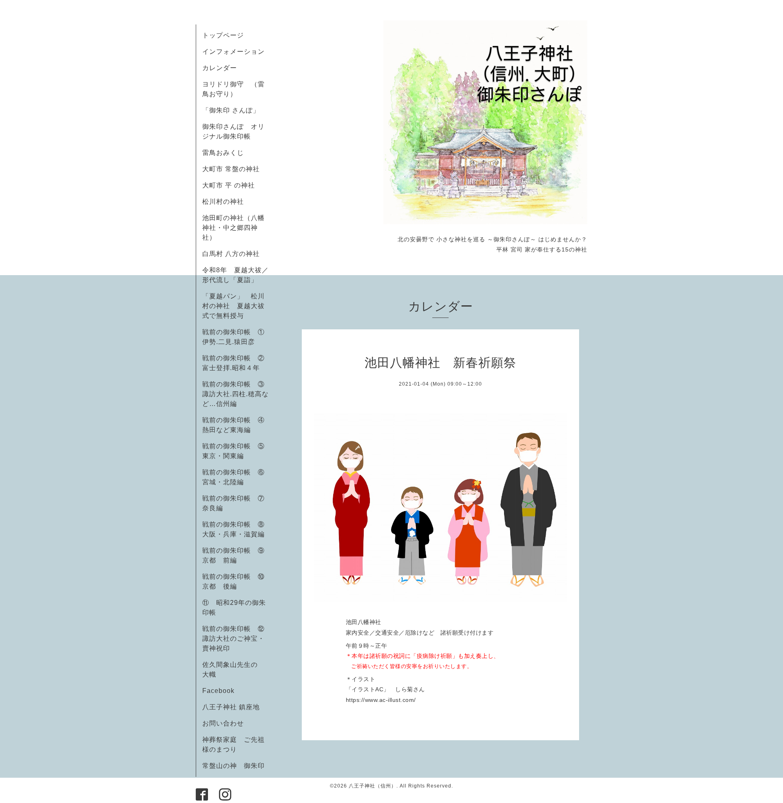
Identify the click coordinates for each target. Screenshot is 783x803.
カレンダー (219, 67)
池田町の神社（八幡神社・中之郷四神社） (233, 227)
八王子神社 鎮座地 (231, 707)
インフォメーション (233, 51)
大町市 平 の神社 (228, 185)
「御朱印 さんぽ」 (231, 110)
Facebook (221, 690)
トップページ (223, 35)
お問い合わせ (223, 723)
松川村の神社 (223, 201)
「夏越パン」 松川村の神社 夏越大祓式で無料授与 (233, 306)
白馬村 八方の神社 (231, 253)
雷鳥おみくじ (223, 152)
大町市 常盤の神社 (231, 168)
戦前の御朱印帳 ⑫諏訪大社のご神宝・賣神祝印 (233, 638)
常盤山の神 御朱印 (233, 765)
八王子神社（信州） (372, 786)
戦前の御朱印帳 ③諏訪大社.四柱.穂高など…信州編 (235, 394)
